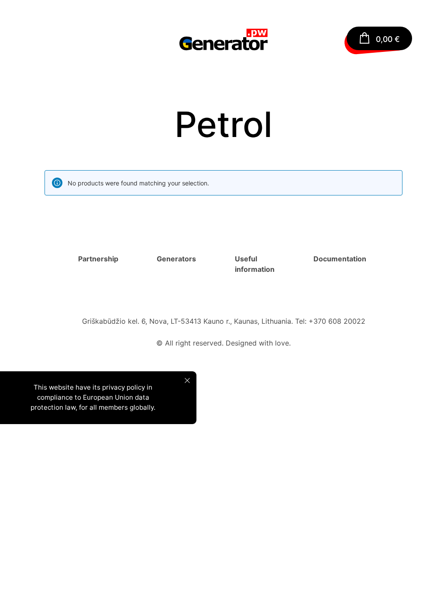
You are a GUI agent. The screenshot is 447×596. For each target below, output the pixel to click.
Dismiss (187, 380)
